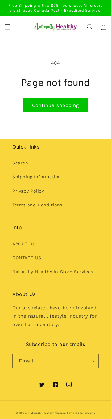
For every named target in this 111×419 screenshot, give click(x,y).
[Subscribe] (91, 361)
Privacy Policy (28, 190)
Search (20, 162)
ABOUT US (23, 243)
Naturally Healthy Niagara (47, 412)
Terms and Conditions (37, 204)
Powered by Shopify (81, 412)
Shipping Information (36, 176)
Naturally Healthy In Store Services (52, 271)
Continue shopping (55, 105)
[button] (7, 27)
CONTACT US (26, 257)
